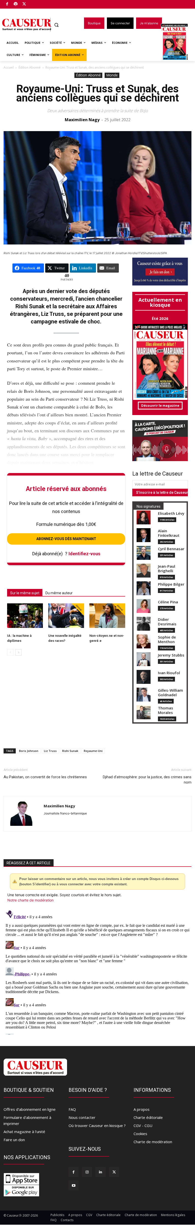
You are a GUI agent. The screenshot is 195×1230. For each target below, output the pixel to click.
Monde (112, 75)
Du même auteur (59, 593)
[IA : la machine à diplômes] (25, 615)
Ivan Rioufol (169, 672)
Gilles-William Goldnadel (170, 692)
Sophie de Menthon (167, 639)
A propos (142, 1109)
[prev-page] (10, 652)
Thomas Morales (165, 710)
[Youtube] (73, 1185)
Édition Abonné (30, 67)
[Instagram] (87, 1172)
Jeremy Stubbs (171, 655)
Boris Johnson (28, 751)
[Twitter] (24, 4)
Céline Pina (168, 602)
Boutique (37, 3)
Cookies (140, 1133)
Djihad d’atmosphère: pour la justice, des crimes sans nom (147, 780)
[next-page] (18, 652)
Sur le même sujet (24, 593)
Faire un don (14, 1139)
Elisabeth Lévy (171, 513)
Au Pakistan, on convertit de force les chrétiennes (45, 777)
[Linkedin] (100, 1172)
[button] (56, 25)
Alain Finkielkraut (169, 533)
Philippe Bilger (171, 584)
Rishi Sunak (70, 751)
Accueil (9, 67)
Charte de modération (153, 1141)
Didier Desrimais (167, 621)
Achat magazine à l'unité (24, 1131)
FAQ (72, 1109)
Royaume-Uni (93, 751)
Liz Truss (50, 751)
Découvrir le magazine (160, 405)
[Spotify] (16, 4)
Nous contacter (82, 1117)
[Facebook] (7, 4)
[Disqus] (97, 971)
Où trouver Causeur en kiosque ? (97, 1125)
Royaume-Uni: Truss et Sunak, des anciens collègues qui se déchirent (97, 93)
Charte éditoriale (148, 1117)
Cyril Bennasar (171, 548)
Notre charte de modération (30, 900)
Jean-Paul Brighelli (166, 568)
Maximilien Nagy (82, 119)
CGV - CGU (143, 1125)
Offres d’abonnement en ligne (30, 1109)
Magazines (177, 42)
